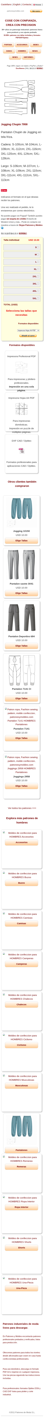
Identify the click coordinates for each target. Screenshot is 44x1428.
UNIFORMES (28, 57)
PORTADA (8, 45)
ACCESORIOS (22, 45)
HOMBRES (22, 51)
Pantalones (21, 1150)
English (16, 4)
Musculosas (21, 1085)
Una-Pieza (21, 1288)
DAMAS (9, 51)
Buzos (21, 883)
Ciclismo (21, 1045)
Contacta (27, 4)
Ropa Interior (21, 1207)
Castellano (6, 4)
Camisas (21, 923)
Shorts (21, 1247)
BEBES (36, 45)
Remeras (21, 1166)
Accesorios (22, 842)
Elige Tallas (22, 540)
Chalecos (21, 1004)
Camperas (21, 964)
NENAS (35, 51)
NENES (15, 57)
